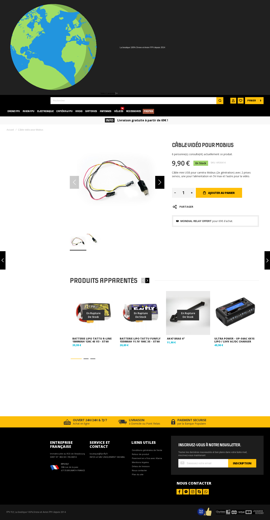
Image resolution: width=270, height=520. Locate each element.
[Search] (219, 100)
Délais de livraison (141, 466)
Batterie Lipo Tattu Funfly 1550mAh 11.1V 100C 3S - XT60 (140, 340)
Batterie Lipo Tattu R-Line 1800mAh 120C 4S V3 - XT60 (92, 340)
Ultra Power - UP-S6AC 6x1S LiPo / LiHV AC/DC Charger (234, 340)
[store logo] (25, 100)
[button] (159, 182)
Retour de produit (140, 454)
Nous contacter (139, 470)
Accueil (10, 130)
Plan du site (137, 474)
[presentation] (147, 280)
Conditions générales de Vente (147, 450)
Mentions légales (140, 462)
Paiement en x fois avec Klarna (147, 458)
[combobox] (137, 100)
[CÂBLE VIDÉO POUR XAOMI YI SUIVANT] (267, 260)
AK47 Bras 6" (176, 338)
